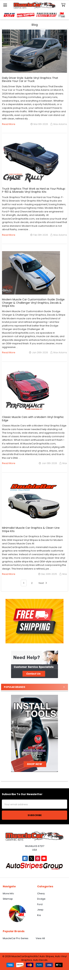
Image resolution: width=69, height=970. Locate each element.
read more (8, 124)
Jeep (40, 909)
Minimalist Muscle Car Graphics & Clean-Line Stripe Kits (31, 529)
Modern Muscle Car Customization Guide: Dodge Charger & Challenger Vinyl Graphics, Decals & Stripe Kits (33, 303)
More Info (8, 893)
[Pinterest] (37, 858)
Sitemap (8, 899)
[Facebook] (25, 858)
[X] (31, 858)
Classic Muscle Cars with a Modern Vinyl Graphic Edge (33, 418)
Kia (39, 915)
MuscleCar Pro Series (15, 938)
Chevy (41, 893)
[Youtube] (44, 858)
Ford (40, 904)
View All (40, 938)
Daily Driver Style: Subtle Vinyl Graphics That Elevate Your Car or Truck (30, 79)
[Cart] (64, 5)
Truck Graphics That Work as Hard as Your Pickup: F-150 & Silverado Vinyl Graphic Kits (34, 190)
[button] (34, 664)
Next (41, 583)
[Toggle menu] (5, 5)
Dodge (41, 899)
